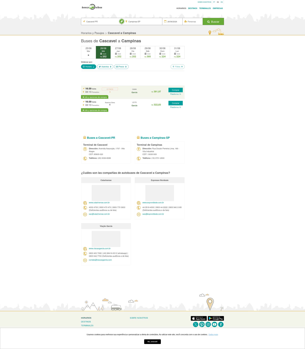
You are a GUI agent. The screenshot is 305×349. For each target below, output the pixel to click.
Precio (121, 66)
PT (214, 2)
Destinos (192, 8)
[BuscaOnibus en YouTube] (214, 324)
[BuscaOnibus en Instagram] (208, 324)
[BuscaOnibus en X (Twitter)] (195, 324)
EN (222, 2)
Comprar (175, 90)
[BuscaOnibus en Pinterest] (202, 324)
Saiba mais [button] (213, 335)
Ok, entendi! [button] (152, 342)
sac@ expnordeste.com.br (153, 214)
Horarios (181, 8)
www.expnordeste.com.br (153, 202)
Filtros (178, 66)
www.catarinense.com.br (99, 202)
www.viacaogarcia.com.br (100, 248)
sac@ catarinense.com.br (99, 214)
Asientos (105, 66)
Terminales (205, 8)
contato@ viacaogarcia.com (100, 259)
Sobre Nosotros (204, 2)
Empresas (218, 8)
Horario (88, 66)
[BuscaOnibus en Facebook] (221, 324)
